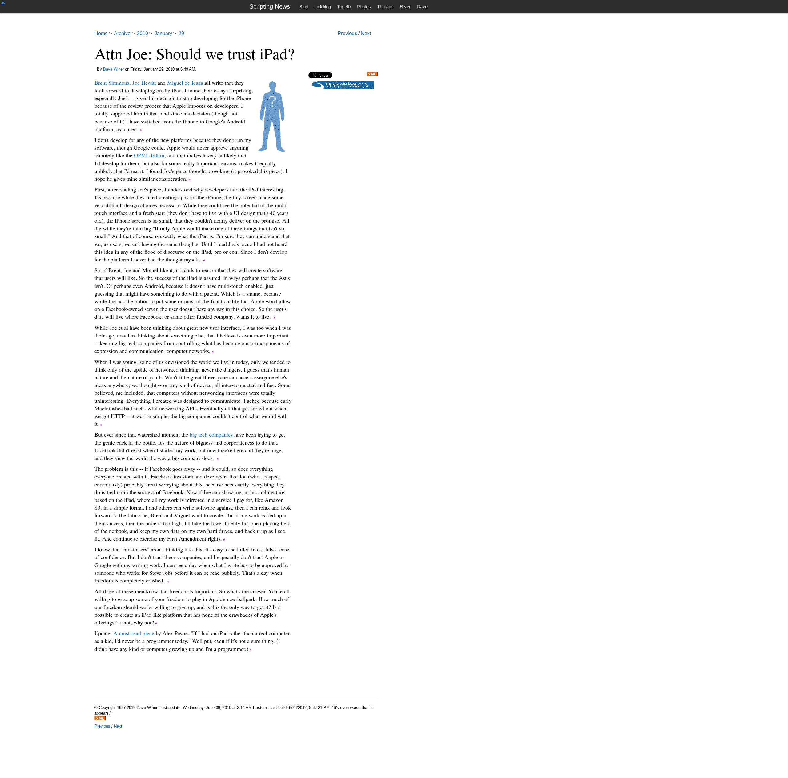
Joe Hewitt (144, 82)
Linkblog (322, 6)
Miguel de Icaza (185, 82)
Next (366, 33)
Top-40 (344, 6)
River (405, 6)
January (163, 33)
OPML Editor (149, 155)
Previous (347, 33)
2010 (142, 33)
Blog (303, 6)
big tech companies (211, 434)
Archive (122, 33)
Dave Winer (113, 69)
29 (181, 33)
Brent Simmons (111, 82)
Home (101, 33)
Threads (385, 6)
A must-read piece (133, 633)
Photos (364, 6)
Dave (422, 6)
